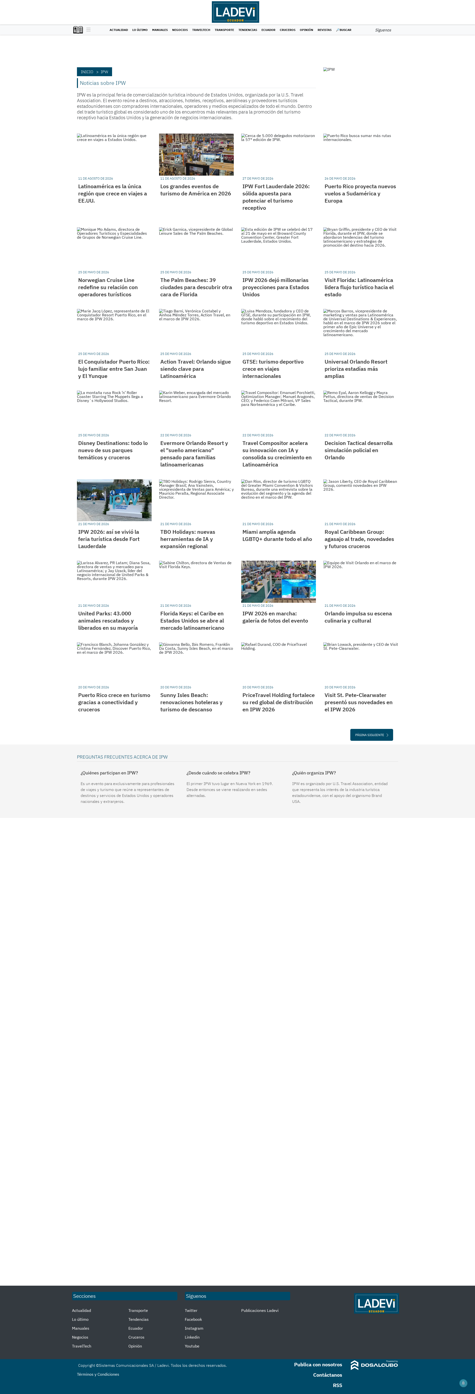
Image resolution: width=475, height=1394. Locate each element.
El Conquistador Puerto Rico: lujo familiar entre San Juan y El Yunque (114, 368)
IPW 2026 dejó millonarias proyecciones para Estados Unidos (275, 287)
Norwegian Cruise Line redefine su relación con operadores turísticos (108, 287)
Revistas (325, 30)
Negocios (180, 30)
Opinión (306, 30)
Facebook (193, 1319)
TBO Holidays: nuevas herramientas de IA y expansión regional (187, 539)
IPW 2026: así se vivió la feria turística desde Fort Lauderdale (109, 539)
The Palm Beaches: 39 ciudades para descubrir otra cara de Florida (196, 287)
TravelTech (201, 30)
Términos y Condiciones (98, 1374)
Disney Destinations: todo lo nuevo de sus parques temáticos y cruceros (113, 450)
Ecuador (268, 30)
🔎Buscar (343, 30)
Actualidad (119, 30)
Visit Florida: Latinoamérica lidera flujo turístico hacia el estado (359, 287)
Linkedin (192, 1337)
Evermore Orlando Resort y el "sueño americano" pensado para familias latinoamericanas (194, 453)
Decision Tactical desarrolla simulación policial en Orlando (359, 450)
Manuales (160, 30)
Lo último (140, 30)
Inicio (87, 71)
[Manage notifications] (463, 1383)
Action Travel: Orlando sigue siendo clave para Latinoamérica (195, 368)
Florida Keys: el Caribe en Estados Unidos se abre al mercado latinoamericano (192, 620)
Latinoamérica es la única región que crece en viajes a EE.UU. (112, 193)
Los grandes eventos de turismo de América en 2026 (195, 190)
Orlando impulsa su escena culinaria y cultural (358, 617)
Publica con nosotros (318, 1364)
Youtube (192, 1346)
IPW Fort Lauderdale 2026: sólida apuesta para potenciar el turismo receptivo (276, 197)
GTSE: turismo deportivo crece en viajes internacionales (273, 368)
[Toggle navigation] (87, 29)
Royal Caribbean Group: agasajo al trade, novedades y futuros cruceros (359, 539)
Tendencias (247, 30)
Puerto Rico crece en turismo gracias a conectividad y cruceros (114, 702)
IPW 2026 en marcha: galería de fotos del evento (275, 617)
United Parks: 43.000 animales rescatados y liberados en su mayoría (108, 620)
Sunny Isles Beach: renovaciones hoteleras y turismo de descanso (191, 702)
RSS (337, 1385)
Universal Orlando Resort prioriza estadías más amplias (356, 368)
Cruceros (287, 30)
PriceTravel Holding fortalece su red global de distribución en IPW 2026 (278, 702)
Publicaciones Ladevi (260, 1310)
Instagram (194, 1328)
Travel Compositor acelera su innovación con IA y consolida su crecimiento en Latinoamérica (277, 453)
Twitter (191, 1310)
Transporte (224, 30)
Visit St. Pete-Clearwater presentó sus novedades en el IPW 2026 (359, 702)
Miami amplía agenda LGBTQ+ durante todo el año (277, 535)
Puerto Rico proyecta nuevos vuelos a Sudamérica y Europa (360, 193)
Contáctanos (327, 1374)
